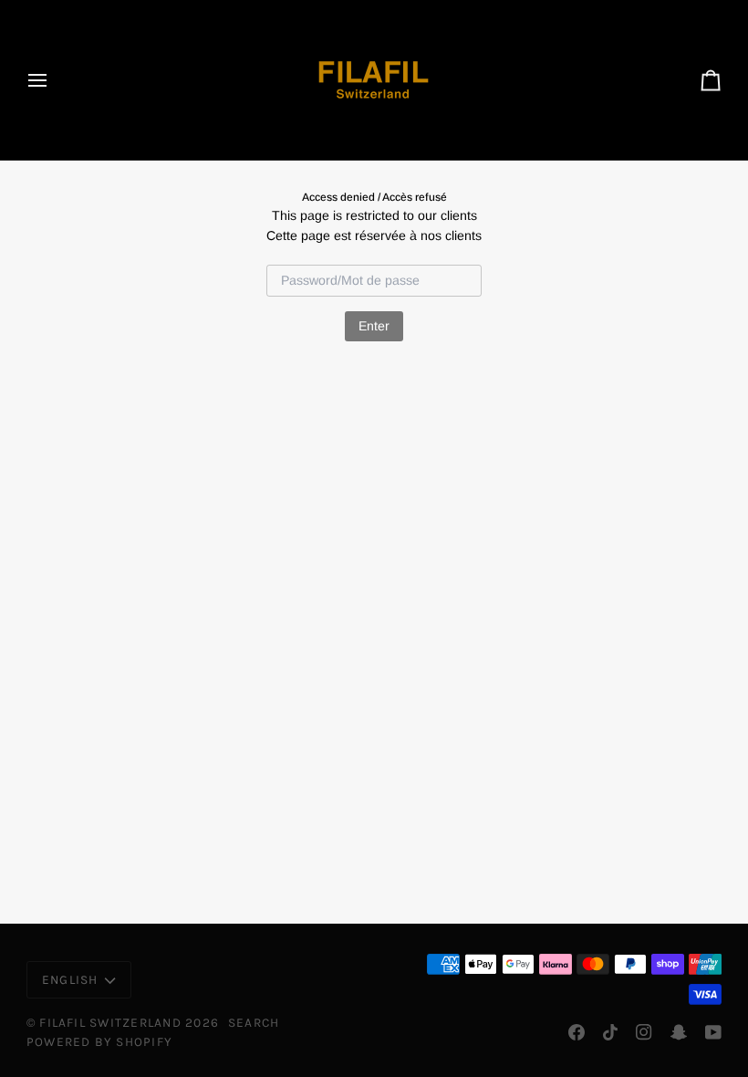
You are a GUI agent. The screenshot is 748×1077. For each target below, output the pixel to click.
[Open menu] (53, 80)
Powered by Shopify (99, 1041)
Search (253, 1022)
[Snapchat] (678, 1032)
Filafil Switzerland (112, 1022)
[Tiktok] (610, 1032)
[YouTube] (713, 1032)
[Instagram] (644, 1032)
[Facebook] (576, 1032)
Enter (374, 326)
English (70, 979)
